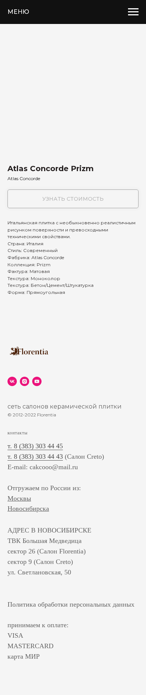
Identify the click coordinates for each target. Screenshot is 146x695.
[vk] (12, 381)
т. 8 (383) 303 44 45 (35, 446)
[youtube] (37, 381)
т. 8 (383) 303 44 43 (35, 456)
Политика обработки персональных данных (70, 604)
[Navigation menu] (133, 12)
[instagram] (24, 381)
